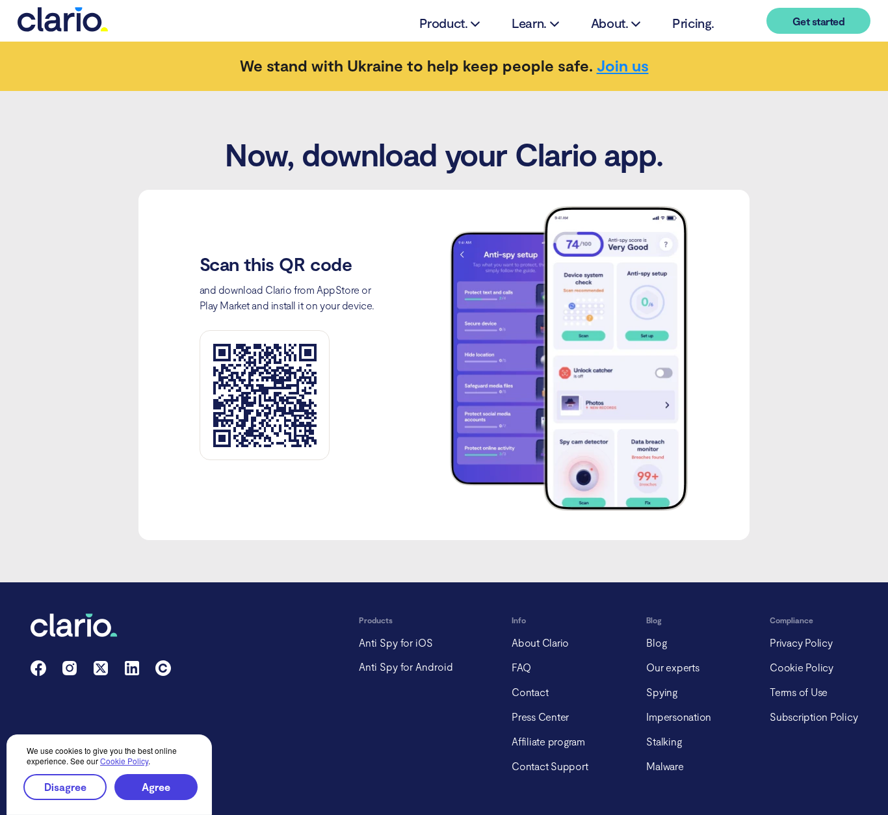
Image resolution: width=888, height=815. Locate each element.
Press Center (540, 716)
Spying (661, 692)
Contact (530, 692)
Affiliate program (548, 741)
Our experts (672, 667)
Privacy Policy (801, 642)
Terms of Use (799, 692)
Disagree (65, 787)
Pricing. (693, 23)
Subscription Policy (813, 716)
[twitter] (101, 672)
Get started (818, 21)
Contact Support (550, 766)
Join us (623, 65)
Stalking (663, 741)
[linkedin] (132, 672)
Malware (664, 766)
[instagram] (69, 672)
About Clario (540, 642)
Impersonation (678, 716)
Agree (156, 787)
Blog (656, 642)
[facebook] (38, 672)
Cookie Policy (124, 760)
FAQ (521, 667)
